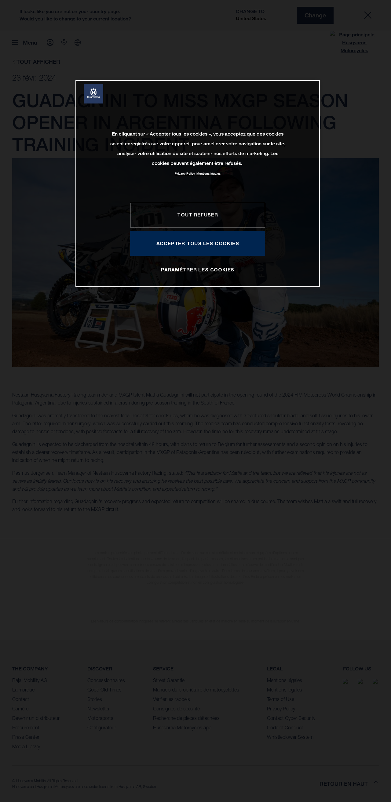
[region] (197, 183)
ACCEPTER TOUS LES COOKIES (197, 243)
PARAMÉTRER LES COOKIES (197, 269)
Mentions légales (208, 174)
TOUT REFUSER (197, 214)
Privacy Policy (185, 174)
